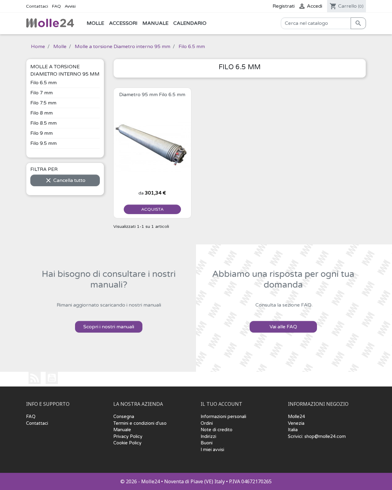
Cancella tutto (65, 180)
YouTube (52, 378)
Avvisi (70, 6)
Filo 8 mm (41, 113)
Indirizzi (208, 436)
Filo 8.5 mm (43, 123)
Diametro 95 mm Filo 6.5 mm (152, 95)
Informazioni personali (223, 416)
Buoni (207, 443)
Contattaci (37, 6)
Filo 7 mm (41, 93)
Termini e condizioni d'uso (140, 423)
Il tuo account (221, 404)
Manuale (122, 429)
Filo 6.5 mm (43, 83)
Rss (34, 378)
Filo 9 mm (41, 133)
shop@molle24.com (325, 436)
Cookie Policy (127, 443)
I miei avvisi (212, 449)
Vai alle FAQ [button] (283, 327)
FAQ (56, 6)
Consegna (123, 416)
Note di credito (216, 429)
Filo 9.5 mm (43, 143)
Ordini (207, 423)
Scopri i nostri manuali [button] (108, 327)
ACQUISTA (152, 209)
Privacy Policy (127, 436)
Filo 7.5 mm (43, 103)
